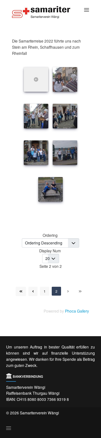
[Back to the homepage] (45, 12)
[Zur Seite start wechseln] (21, 291)
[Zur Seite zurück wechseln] (33, 291)
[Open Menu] (86, 9)
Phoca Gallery (77, 311)
